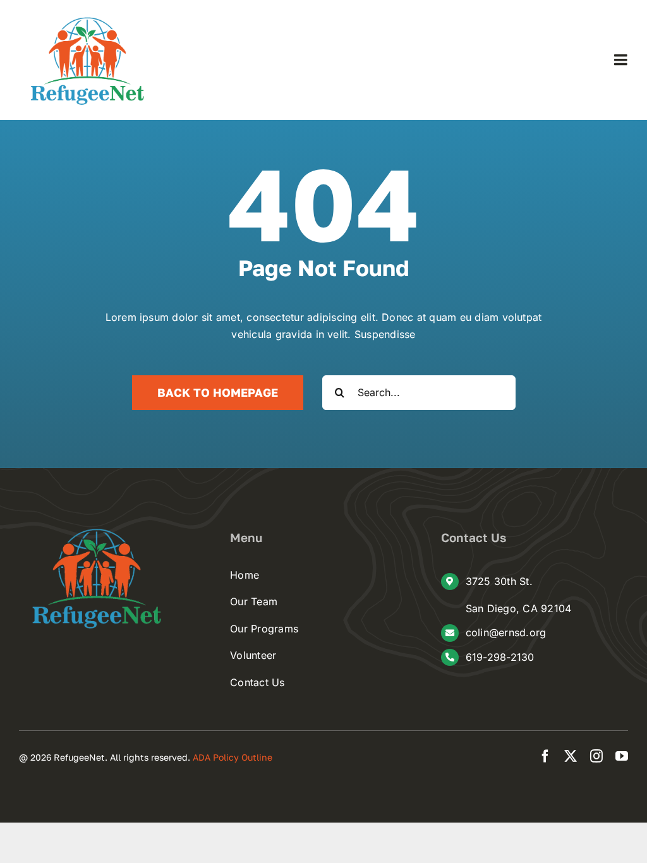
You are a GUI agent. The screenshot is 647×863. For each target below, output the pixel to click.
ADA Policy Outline (232, 757)
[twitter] (570, 756)
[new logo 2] (88, 19)
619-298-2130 (500, 657)
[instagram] (596, 756)
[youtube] (621, 756)
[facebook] (545, 756)
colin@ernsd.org (506, 632)
